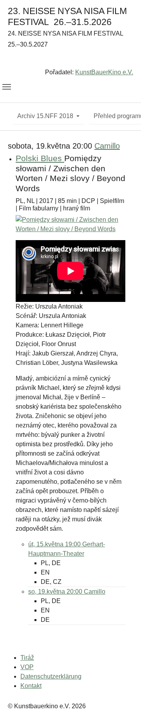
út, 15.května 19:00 (55, 544)
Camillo (107, 146)
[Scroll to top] (123, 693)
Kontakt (31, 685)
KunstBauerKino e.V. (104, 72)
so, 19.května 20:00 (56, 591)
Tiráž (27, 657)
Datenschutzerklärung (50, 676)
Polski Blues (40, 158)
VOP (27, 667)
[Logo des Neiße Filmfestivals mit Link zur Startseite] (70, 60)
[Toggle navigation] (6, 86)
